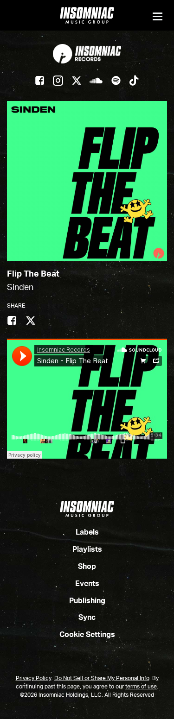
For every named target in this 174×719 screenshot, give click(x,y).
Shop (87, 567)
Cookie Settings (87, 635)
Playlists (87, 550)
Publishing (87, 601)
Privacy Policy (34, 678)
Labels (87, 532)
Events (87, 584)
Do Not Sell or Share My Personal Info (101, 678)
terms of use (141, 687)
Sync (87, 618)
